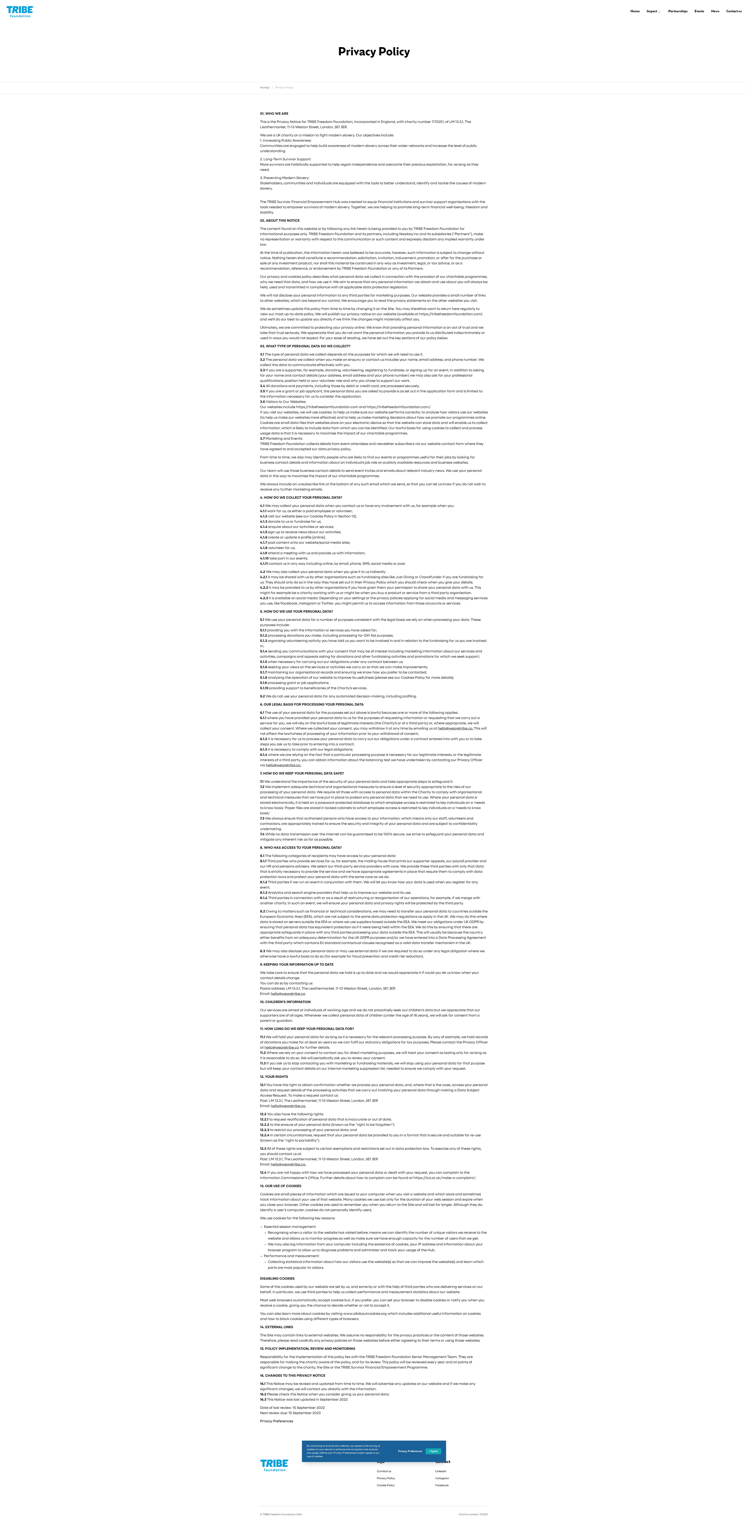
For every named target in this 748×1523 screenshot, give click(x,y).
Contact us (384, 1471)
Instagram (442, 1478)
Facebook (442, 1485)
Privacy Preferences (276, 1421)
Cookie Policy (386, 1485)
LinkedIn (440, 1471)
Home (264, 87)
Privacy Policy (386, 1478)
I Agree (433, 1451)
